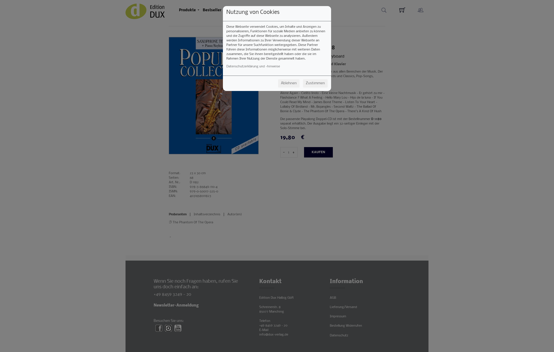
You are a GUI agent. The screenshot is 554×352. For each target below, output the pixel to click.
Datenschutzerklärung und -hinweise (253, 66)
